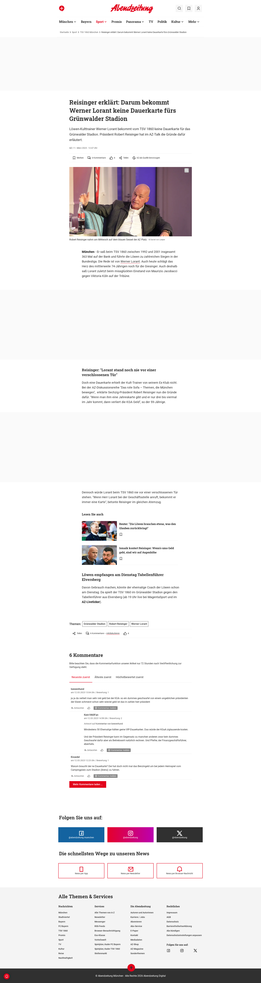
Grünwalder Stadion (94, 623)
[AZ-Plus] (61, 8)
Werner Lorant (130, 261)
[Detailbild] (186, 170)
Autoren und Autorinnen (141, 912)
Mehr (192, 22)
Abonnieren (136, 921)
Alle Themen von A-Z (104, 912)
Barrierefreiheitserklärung (179, 926)
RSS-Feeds (100, 926)
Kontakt (134, 935)
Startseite (64, 32)
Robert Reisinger (118, 623)
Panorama (133, 22)
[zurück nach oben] (131, 969)
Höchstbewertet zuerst (129, 677)
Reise (61, 953)
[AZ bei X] (195, 951)
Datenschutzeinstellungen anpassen (184, 935)
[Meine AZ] (198, 8)
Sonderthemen (137, 953)
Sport (100, 22)
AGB (169, 917)
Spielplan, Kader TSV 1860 (107, 949)
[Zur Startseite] (131, 12)
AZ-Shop (134, 944)
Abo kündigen (173, 931)
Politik (162, 22)
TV (151, 22)
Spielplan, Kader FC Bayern (108, 944)
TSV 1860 (63, 931)
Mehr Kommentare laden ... (88, 784)
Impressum (172, 912)
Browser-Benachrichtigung (107, 931)
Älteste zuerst (103, 677)
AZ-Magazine (136, 949)
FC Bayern (63, 926)
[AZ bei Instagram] (182, 951)
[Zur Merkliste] (188, 8)
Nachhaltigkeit (65, 958)
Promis (116, 22)
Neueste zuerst (81, 677)
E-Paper (134, 931)
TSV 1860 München (89, 32)
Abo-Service (136, 926)
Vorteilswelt (100, 940)
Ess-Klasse (100, 935)
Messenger (100, 921)
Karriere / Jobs (137, 917)
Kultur (175, 22)
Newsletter (100, 917)
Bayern (86, 22)
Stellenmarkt (101, 953)
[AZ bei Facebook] (168, 951)
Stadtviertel (64, 917)
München (66, 22)
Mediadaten (136, 940)
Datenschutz (173, 921)
